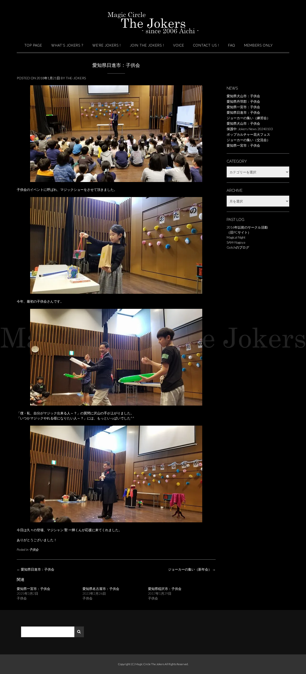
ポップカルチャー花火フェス (248, 134)
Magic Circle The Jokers (150, 664)
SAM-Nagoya (236, 242)
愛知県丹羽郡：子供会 (243, 101)
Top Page (33, 45)
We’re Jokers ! (106, 45)
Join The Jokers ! (147, 45)
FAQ (231, 45)
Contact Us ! (206, 45)
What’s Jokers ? (67, 45)
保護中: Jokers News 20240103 (250, 129)
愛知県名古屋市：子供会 (100, 589)
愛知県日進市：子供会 (35, 569)
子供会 (33, 549)
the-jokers (76, 78)
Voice (178, 45)
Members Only (258, 45)
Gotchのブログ (238, 247)
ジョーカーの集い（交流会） (248, 140)
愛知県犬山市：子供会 (243, 96)
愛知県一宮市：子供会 (33, 589)
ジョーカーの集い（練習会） (248, 118)
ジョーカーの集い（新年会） (192, 569)
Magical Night (236, 237)
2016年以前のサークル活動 (247, 227)
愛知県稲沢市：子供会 (164, 589)
